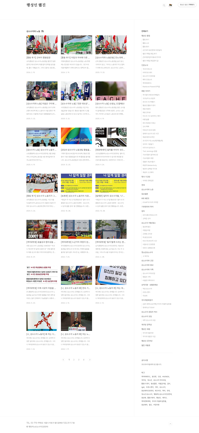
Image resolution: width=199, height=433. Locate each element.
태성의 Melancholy (150, 165)
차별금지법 (146, 230)
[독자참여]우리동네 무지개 (152, 57)
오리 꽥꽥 (146, 127)
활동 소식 (146, 43)
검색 (164, 5)
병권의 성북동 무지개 (150, 169)
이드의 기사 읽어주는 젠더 (151, 116)
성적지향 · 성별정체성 (149, 285)
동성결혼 (144, 194)
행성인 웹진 (36, 5)
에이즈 (164, 398)
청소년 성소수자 (146, 394)
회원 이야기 (145, 91)
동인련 (154, 377)
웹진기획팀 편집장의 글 (150, 61)
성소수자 (162, 387)
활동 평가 (146, 47)
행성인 (158, 398)
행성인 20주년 (146, 341)
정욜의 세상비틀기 (149, 162)
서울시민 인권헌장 (149, 244)
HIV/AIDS (165, 377)
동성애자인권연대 (147, 391)
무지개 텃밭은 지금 (149, 336)
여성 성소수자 (147, 289)
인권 (159, 377)
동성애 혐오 (147, 227)
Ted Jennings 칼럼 (150, 151)
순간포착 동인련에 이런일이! (152, 50)
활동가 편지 (145, 384)
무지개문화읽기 (147, 300)
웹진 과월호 (145, 345)
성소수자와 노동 (147, 189)
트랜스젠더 (146, 292)
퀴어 (163, 391)
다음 (89, 359)
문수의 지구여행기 (149, 102)
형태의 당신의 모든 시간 (151, 134)
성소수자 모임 (146, 316)
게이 (156, 387)
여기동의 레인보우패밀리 (151, 95)
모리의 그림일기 (148, 144)
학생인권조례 (147, 237)
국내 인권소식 (147, 69)
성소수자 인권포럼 (149, 76)
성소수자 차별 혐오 (148, 223)
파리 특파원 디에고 (149, 123)
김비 (168, 384)
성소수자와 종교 (147, 265)
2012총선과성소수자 (150, 215)
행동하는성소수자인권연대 (163, 394)
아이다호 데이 (147, 73)
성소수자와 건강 (147, 261)
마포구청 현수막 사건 (150, 241)
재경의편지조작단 (149, 137)
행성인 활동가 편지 (149, 105)
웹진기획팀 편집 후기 (150, 54)
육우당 (143, 380)
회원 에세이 (147, 109)
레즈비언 (158, 391)
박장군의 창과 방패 (149, 130)
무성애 (145, 296)
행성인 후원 (145, 329)
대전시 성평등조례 (149, 248)
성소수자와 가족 (147, 269)
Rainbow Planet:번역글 (151, 87)
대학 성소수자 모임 (149, 320)
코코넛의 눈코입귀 (149, 98)
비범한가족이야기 (149, 280)
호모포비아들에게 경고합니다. (151, 364)
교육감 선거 (147, 219)
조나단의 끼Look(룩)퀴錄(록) (153, 141)
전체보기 (144, 31)
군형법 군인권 (147, 234)
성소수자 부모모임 (149, 273)
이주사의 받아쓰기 (149, 148)
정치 (143, 211)
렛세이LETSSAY (148, 307)
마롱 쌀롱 (146, 120)
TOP (170, 424)
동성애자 (144, 405)
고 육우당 (146, 256)
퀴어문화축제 (145, 401)
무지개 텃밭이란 (148, 333)
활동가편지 (151, 398)
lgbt (143, 387)
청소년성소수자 (147, 252)
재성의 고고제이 (148, 172)
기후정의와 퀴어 (147, 207)
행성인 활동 (145, 36)
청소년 (149, 380)
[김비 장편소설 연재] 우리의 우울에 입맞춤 (157, 304)
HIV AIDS (145, 198)
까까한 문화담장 (148, 181)
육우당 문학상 (146, 325)
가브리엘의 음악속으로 (150, 155)
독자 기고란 (145, 177)
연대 (143, 185)
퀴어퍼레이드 (147, 83)
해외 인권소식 (147, 80)
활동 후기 (146, 40)
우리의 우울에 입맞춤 (159, 401)
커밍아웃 (156, 405)
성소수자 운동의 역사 (149, 312)
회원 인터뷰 (147, 112)
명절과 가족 (147, 277)
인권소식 (144, 65)
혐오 (150, 405)
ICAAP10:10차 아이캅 (150, 202)
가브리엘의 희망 (148, 158)
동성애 (143, 398)
